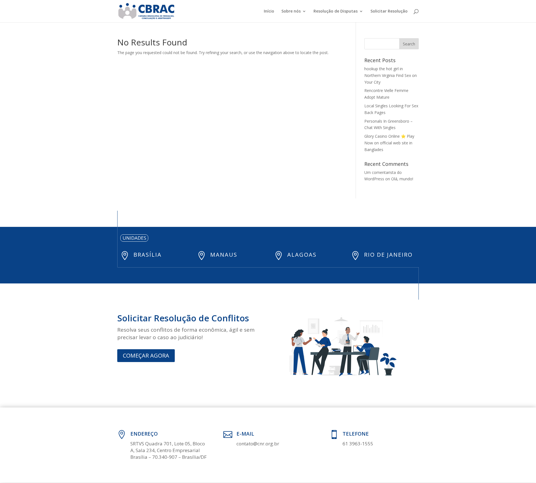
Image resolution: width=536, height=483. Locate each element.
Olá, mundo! (402, 178)
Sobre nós (291, 11)
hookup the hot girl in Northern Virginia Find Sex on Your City (390, 75)
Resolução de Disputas (336, 11)
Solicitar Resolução (389, 11)
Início (269, 11)
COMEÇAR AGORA (146, 355)
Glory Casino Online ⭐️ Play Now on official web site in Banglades (389, 143)
